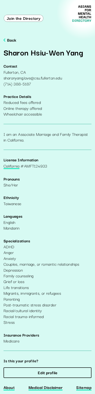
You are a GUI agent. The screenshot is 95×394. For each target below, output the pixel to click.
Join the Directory (23, 18)
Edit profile (47, 372)
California (11, 166)
